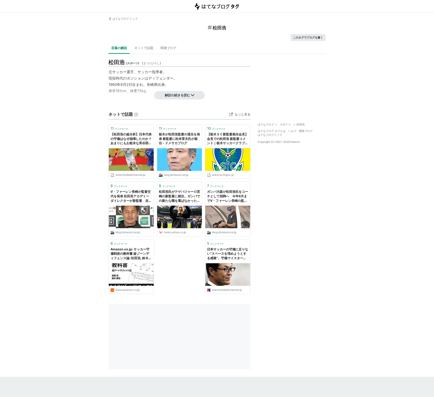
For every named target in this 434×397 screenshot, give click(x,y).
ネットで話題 (143, 48)
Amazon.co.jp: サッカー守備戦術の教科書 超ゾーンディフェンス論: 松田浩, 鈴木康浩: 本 (131, 254)
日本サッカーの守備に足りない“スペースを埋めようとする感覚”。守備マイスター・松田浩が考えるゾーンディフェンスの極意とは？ (227, 254)
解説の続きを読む (177, 95)
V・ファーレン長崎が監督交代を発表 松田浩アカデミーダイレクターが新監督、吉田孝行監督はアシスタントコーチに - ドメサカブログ (131, 196)
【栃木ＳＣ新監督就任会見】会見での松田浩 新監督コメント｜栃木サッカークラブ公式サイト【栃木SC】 (227, 139)
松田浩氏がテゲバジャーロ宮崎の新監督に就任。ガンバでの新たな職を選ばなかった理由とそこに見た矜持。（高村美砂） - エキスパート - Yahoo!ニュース (179, 196)
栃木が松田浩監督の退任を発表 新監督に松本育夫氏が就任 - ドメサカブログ (179, 138)
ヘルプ (292, 131)
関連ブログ (168, 48)
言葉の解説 (119, 48)
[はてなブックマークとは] (136, 114)
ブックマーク (119, 128)
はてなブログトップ (270, 134)
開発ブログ (306, 131)
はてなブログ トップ (125, 18)
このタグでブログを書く (308, 37)
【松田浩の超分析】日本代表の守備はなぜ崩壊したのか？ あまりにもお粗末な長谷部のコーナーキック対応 (131, 139)
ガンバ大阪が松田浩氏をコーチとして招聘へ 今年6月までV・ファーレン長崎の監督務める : (227, 196)
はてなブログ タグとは (271, 131)
